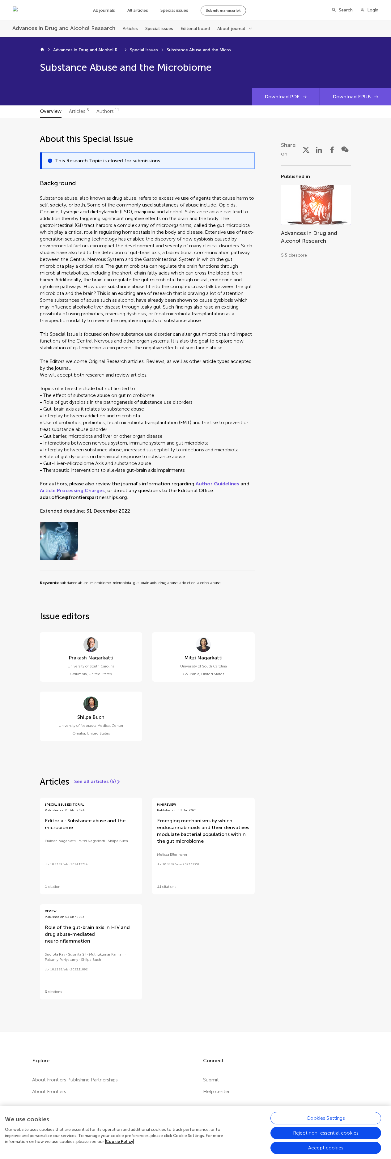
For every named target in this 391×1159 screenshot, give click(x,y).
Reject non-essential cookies (326, 1133)
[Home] (42, 50)
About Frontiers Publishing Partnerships (75, 1080)
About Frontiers (49, 1091)
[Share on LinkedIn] (319, 149)
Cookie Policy (119, 1141)
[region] (195, 1132)
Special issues (174, 10)
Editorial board (195, 28)
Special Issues (144, 50)
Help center (216, 1091)
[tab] (51, 111)
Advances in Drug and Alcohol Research (87, 50)
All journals (104, 10)
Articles (130, 28)
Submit (211, 1080)
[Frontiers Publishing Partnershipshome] (47, 10)
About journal (231, 28)
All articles (137, 10)
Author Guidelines (217, 484)
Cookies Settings (326, 1118)
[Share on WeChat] (345, 149)
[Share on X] (306, 149)
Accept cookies (325, 1148)
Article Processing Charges (72, 490)
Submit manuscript (223, 10)
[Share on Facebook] (332, 149)
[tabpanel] (195, 575)
